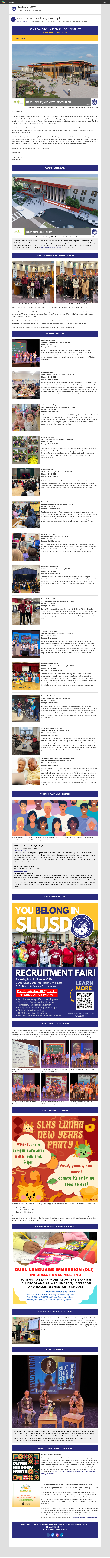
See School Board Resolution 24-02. (85, 1517)
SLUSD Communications (25, 21)
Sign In (105, 2)
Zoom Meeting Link (20, 850)
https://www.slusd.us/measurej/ (50, 247)
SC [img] (13, 19)
